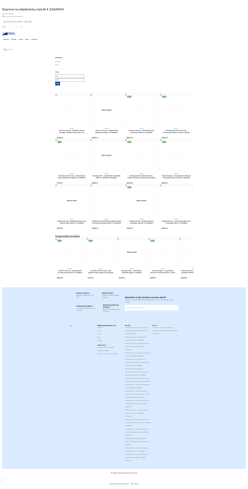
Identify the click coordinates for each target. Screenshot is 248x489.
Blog (27, 39)
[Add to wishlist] (67, 110)
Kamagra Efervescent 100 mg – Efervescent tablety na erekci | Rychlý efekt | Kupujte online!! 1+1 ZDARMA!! (176, 132)
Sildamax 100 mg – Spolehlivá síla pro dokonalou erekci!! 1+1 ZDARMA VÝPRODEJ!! (137, 413)
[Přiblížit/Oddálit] (0, 478)
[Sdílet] (4, 478)
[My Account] (3, 47)
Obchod (6, 39)
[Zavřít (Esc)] (6, 478)
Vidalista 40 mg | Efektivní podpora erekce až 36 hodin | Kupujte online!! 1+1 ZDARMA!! (106, 222)
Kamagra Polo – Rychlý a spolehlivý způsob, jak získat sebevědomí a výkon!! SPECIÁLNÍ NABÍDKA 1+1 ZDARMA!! (137, 394)
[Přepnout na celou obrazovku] (2, 478)
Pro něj (13, 39)
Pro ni (21, 39)
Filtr (57, 84)
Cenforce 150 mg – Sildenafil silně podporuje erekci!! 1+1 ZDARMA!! (106, 131)
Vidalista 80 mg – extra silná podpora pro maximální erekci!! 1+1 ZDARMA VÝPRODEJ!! (176, 223)
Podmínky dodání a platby (105, 347)
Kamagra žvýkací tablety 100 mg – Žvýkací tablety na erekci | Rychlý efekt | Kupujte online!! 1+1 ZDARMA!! (141, 178)
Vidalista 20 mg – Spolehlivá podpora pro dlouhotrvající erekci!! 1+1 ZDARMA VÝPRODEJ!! (71, 223)
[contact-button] (176, 307)
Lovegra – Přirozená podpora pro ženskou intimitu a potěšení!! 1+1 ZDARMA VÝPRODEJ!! (165, 331)
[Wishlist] (3, 45)
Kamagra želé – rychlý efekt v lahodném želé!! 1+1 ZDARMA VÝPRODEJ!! (107, 177)
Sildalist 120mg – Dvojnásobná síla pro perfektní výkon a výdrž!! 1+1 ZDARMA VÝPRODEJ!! (137, 404)
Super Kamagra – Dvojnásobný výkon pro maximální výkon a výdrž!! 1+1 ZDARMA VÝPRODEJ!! (176, 178)
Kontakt (34, 39)
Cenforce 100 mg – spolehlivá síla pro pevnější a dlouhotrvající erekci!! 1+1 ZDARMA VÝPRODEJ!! (72, 132)
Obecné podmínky (103, 350)
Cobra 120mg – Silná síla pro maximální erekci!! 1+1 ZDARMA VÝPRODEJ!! (137, 354)
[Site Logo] (9, 33)
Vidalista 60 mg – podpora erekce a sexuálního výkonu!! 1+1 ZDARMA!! (141, 222)
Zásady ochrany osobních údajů (107, 354)
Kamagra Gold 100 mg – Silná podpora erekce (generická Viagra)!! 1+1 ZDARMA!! (72, 177)
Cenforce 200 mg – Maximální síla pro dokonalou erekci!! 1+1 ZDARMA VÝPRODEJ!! (141, 132)
